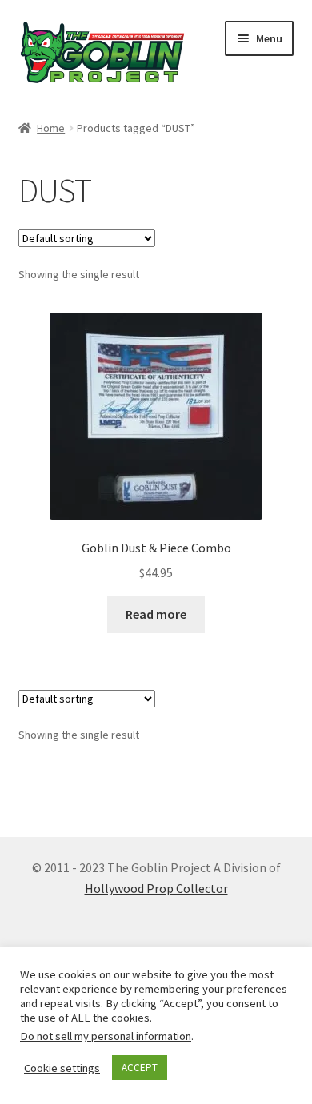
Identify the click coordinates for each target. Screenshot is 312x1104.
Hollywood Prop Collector (156, 888)
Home (51, 128)
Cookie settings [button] (62, 1068)
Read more (156, 614)
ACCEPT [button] (140, 1067)
